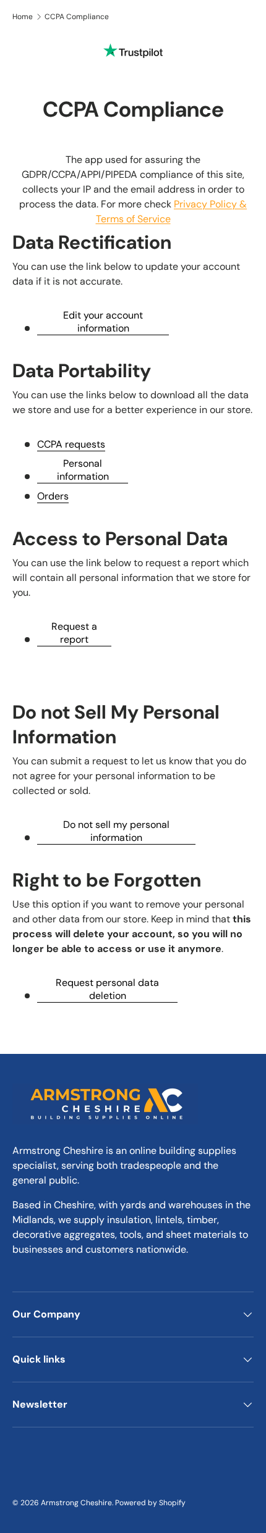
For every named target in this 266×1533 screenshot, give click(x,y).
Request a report (74, 633)
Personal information (83, 470)
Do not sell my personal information (116, 831)
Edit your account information (103, 322)
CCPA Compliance (77, 16)
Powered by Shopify (150, 1503)
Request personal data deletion (107, 989)
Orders (53, 496)
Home (22, 16)
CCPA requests (71, 444)
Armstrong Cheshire (76, 1503)
